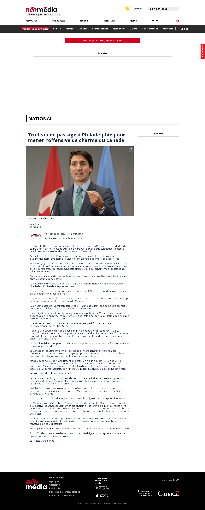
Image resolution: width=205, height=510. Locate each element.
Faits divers (119, 28)
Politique (70, 28)
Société (57, 28)
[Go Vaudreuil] (36, 488)
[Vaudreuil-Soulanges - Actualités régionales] (41, 9)
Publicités (54, 488)
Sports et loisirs (100, 28)
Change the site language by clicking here (103, 40)
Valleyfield (168, 28)
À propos (54, 481)
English (185, 28)
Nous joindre (56, 477)
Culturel (134, 28)
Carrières (54, 484)
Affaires (83, 28)
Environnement (150, 28)
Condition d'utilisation (61, 495)
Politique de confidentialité (64, 491)
